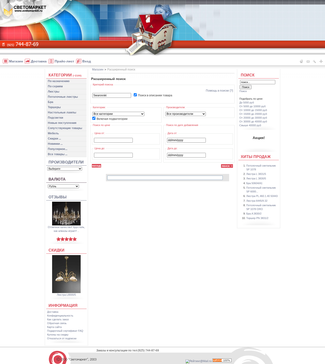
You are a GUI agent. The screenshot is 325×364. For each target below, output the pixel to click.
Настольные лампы (62, 112)
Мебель (53, 133)
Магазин (97, 69)
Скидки (56, 250)
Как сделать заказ (58, 319)
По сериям (55, 86)
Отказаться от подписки (61, 338)
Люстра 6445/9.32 (256, 200)
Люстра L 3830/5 (256, 178)
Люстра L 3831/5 (256, 174)
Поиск (248, 75)
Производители (66, 162)
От (252, 106)
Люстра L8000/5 (66, 294)
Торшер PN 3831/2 (257, 218)
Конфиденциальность (60, 315)
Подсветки (55, 117)
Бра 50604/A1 (254, 183)
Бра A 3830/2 (253, 213)
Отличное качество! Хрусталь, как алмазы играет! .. (66, 229)
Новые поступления (62, 123)
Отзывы (58, 197)
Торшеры (54, 107)
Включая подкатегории (112, 119)
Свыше (250, 125)
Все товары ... (57, 154)
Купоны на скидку (58, 334)
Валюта (57, 179)
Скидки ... (54, 138)
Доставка (52, 311)
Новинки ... (55, 143)
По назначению (58, 81)
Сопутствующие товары (65, 128)
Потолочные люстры (63, 96)
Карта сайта (54, 327)
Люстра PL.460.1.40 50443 (262, 196)
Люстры (53, 91)
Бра (50, 102)
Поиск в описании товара (155, 95)
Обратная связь (57, 323)
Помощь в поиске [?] (219, 90)
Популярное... (57, 149)
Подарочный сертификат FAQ (65, 330)
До (246, 102)
